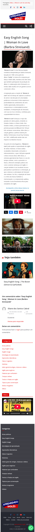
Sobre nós (29, 517)
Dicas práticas (6, 346)
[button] (31, 528)
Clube (4, 517)
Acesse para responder (16, 321)
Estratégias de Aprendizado (10, 355)
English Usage (6, 352)
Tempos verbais (7, 376)
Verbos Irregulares (7, 385)
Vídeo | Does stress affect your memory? (17, 228)
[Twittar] (6, 212)
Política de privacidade (23, 520)
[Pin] (21, 212)
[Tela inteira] (30, 413)
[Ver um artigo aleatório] (30, 26)
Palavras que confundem (9, 373)
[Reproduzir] (4, 413)
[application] (17, 406)
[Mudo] (27, 413)
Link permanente (29, 313)
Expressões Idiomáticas (9, 358)
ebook (18, 517)
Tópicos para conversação (10, 382)
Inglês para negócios (8, 370)
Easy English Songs (8, 349)
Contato (13, 520)
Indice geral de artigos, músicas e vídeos (14, 367)
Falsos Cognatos (7, 361)
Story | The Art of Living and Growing (17, 246)
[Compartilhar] (11, 212)
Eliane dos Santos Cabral (18, 308)
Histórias (4, 364)
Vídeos (4, 389)
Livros (23, 517)
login (18, 330)
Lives (14, 517)
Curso (9, 517)
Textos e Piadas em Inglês (10, 379)
